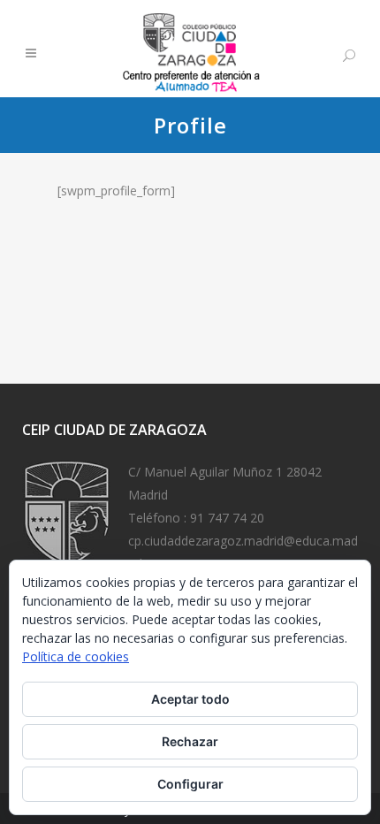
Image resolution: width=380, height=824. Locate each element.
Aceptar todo (190, 698)
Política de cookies (75, 656)
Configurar (190, 783)
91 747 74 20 (227, 517)
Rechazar (190, 741)
